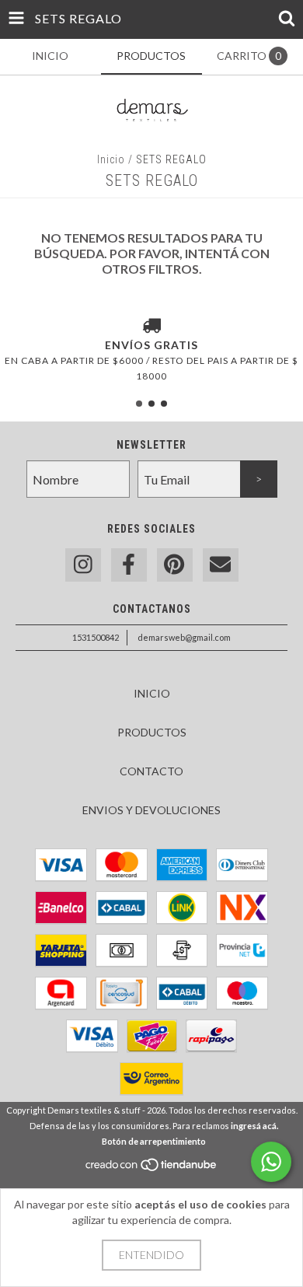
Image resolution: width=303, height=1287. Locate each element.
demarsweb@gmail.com (184, 637)
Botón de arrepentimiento (154, 1141)
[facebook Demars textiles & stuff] (129, 565)
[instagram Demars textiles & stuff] (83, 565)
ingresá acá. (254, 1126)
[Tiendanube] (152, 1168)
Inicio (111, 159)
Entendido (151, 1254)
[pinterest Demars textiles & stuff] (175, 565)
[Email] (221, 565)
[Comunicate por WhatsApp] (271, 1162)
